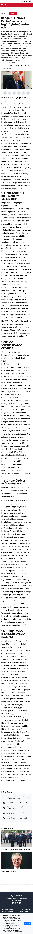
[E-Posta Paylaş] (28, 93)
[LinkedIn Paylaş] (14, 93)
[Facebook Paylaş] (5, 93)
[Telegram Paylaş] (19, 93)
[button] (2, 5)
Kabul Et (27, 923)
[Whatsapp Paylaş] (23, 93)
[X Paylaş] (9, 93)
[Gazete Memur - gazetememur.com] (9, 5)
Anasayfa (4, 14)
